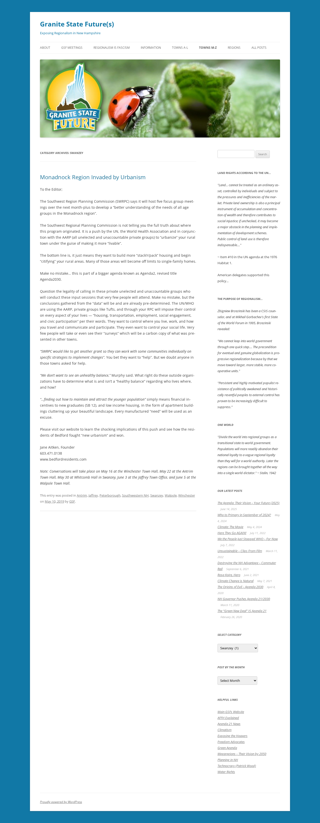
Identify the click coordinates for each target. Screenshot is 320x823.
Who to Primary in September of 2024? (244, 515)
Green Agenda (227, 748)
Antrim (82, 495)
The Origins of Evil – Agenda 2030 (240, 587)
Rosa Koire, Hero (229, 575)
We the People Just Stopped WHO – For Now (248, 539)
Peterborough (110, 495)
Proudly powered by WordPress (61, 802)
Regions (234, 47)
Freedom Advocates (231, 742)
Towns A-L (180, 47)
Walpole (171, 495)
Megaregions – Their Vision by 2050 (242, 754)
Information (151, 47)
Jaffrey (93, 495)
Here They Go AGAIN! (232, 533)
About (45, 47)
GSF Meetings (71, 47)
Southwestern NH (135, 495)
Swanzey (156, 495)
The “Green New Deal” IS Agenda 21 (242, 611)
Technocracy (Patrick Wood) (237, 766)
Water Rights (226, 772)
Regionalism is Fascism (112, 47)
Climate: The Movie (230, 527)
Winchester (186, 495)
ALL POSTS (259, 47)
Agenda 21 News (229, 724)
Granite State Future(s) (77, 23)
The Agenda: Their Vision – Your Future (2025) (249, 503)
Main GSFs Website (231, 712)
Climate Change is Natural (236, 581)
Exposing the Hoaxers (233, 736)
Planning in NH (228, 760)
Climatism (225, 730)
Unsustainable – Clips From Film (240, 551)
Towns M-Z (208, 47)
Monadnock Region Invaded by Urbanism (93, 177)
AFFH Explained (228, 718)
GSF (72, 501)
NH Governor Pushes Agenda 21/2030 (244, 599)
